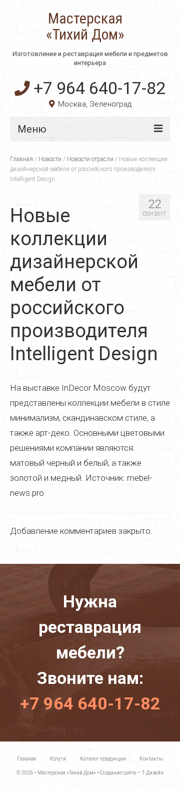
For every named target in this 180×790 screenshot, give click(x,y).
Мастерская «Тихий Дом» (85, 27)
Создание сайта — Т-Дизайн (132, 772)
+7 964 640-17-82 (100, 88)
